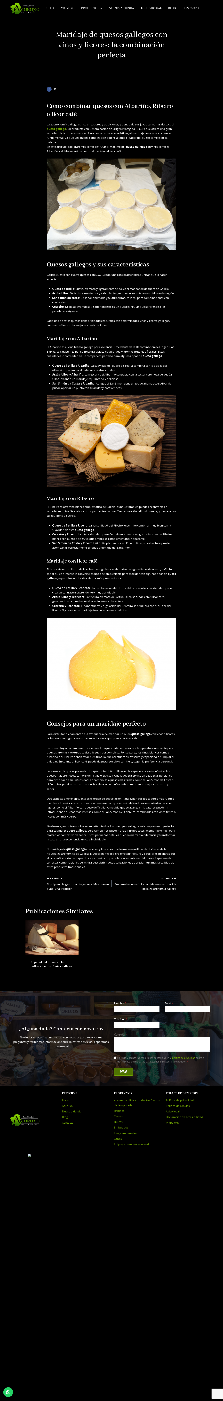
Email (169, 1003)
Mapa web (173, 1122)
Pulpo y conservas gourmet (131, 1144)
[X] (54, 89)
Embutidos (121, 1127)
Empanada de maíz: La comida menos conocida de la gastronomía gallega (145, 884)
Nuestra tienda (121, 8)
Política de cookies (178, 1106)
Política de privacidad (180, 1100)
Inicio (49, 8)
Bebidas (119, 1111)
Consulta (120, 1034)
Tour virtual (151, 8)
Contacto (191, 8)
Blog (172, 8)
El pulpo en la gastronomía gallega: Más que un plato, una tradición (78, 884)
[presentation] (52, 937)
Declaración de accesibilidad (184, 1117)
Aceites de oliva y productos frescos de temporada (137, 1102)
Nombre (120, 1003)
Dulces (118, 1122)
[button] (8, 1392)
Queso (118, 1138)
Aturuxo (67, 8)
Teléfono (120, 1019)
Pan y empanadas (125, 1133)
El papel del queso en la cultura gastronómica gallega (51, 964)
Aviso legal (173, 1111)
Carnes (118, 1116)
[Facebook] (49, 89)
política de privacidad (183, 1057)
